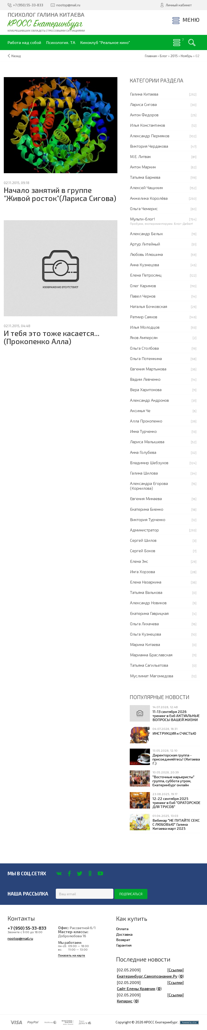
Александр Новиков (148, 602)
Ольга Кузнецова (145, 634)
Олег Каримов (143, 285)
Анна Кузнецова (144, 264)
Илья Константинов (147, 125)
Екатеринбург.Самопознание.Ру (147, 976)
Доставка (124, 934)
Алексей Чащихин (146, 187)
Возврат (123, 939)
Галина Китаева (144, 94)
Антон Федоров (144, 114)
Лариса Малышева (147, 441)
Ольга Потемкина (146, 358)
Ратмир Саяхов (143, 316)
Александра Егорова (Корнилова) (149, 485)
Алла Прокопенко (146, 420)
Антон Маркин (143, 166)
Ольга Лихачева (144, 623)
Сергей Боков (142, 550)
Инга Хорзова (142, 571)
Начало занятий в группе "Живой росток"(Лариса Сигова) (60, 194)
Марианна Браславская (151, 654)
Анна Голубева (143, 452)
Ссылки (176, 969)
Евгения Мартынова (148, 368)
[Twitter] (79, 873)
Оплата (122, 928)
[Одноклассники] (90, 873)
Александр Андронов (149, 400)
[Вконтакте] (59, 873)
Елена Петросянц (146, 275)
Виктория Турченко (147, 519)
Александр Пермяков (149, 135)
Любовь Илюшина (146, 254)
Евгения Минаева (146, 498)
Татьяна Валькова (146, 592)
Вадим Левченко (145, 379)
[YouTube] (100, 873)
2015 (174, 56)
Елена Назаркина (145, 581)
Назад (16, 56)
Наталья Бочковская (148, 306)
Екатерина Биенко (146, 509)
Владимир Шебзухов (149, 462)
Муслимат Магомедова (151, 675)
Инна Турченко (143, 431)
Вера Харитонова (146, 389)
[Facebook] (69, 873)
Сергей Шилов (143, 540)
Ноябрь (186, 56)
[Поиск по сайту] (191, 42)
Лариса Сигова (143, 104)
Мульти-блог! (142, 218)
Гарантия (124, 945)
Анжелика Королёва (149, 198)
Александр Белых (146, 233)
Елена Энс (139, 561)
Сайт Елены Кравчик (136, 988)
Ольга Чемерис (144, 208)
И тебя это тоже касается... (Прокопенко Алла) (51, 337)
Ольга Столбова (144, 348)
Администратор (144, 529)
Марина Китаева (145, 644)
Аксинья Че (140, 410)
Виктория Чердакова (149, 146)
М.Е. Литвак (140, 156)
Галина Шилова (144, 473)
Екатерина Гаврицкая (149, 613)
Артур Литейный (145, 243)
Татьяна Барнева (145, 177)
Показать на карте (71, 955)
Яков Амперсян (144, 337)
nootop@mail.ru (20, 938)
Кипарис (125, 1000)
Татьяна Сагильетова (149, 665)
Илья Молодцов (145, 327)
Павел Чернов (143, 296)
